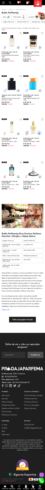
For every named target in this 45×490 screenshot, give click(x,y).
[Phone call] (41, 480)
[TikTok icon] (19, 386)
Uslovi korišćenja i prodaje (33, 395)
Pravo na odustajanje (31, 405)
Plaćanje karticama (8, 405)
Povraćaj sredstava (31, 402)
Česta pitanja (6, 411)
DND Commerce (10, 481)
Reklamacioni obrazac (9, 415)
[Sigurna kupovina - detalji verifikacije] (22, 465)
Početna (4, 9)
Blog (3, 431)
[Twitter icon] (14, 386)
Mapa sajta (6, 434)
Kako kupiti (5, 395)
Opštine (11, 9)
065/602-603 (29, 425)
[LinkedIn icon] (10, 386)
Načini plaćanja (7, 402)
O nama (4, 425)
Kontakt (4, 428)
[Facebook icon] (3, 386)
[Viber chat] (41, 474)
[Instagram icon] (6, 386)
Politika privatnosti (30, 398)
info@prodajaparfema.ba (33, 428)
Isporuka (5, 398)
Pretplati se (35, 355)
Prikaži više (6, 310)
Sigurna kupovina (30, 408)
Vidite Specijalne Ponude (22, 319)
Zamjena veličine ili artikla (10, 408)
